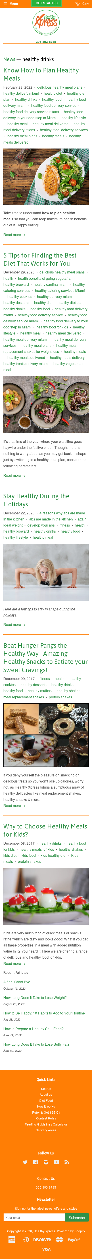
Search (46, 1088)
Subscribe (77, 1217)
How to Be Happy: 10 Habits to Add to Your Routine (44, 1013)
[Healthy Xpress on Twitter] (25, 1163)
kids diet (10, 855)
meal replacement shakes (23, 696)
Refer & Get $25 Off (46, 1112)
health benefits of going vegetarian (45, 278)
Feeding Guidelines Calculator (46, 1124)
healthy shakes (68, 690)
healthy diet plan (70, 302)
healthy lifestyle (73, 117)
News (9, 59)
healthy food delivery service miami (31, 111)
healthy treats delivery (67, 357)
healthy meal (17, 123)
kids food (28, 855)
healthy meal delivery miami (25, 339)
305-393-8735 (46, 41)
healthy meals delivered (26, 357)
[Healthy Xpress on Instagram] (46, 1163)
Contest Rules (46, 1118)
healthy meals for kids (37, 849)
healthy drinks (26, 99)
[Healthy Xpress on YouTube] (56, 1163)
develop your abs (41, 525)
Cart (85, 3)
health (8, 278)
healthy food (52, 99)
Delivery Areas (46, 1130)
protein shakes (60, 696)
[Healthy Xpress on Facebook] (35, 1163)
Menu (13, 3)
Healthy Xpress (44, 1231)
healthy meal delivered (51, 123)
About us (46, 1094)
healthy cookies (19, 296)
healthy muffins (40, 690)
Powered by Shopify (71, 1231)
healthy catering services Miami (60, 290)
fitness (65, 525)
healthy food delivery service (53, 105)
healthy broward (16, 284)
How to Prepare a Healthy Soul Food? (33, 1028)
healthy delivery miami (21, 93)
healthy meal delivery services (64, 129)
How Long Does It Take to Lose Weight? (35, 997)
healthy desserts (16, 302)
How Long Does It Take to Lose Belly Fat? (36, 1044)
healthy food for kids (52, 327)
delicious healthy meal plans (59, 87)
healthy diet (53, 93)
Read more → (14, 234)
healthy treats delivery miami (25, 363)
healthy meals (53, 135)
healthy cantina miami (51, 284)
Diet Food (46, 1100)
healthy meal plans (22, 135)
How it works (46, 1106)
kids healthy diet (53, 855)
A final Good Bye (16, 981)
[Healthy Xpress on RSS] (66, 1163)
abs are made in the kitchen (51, 519)
